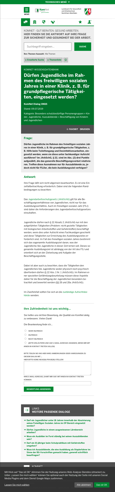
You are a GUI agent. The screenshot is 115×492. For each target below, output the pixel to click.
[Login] (89, 22)
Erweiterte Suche (35, 60)
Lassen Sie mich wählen (16, 484)
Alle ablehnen (84, 484)
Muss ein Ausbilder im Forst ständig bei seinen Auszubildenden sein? (57, 437)
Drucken (85, 129)
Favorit (73, 129)
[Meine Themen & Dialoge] (80, 22)
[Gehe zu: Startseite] (42, 11)
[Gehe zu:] (25, 22)
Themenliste (55, 60)
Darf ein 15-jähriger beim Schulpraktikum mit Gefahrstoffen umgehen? (56, 444)
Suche (82, 46)
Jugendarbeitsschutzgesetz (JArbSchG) (49, 199)
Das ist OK (101, 484)
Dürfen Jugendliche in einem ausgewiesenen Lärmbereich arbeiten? (55, 431)
